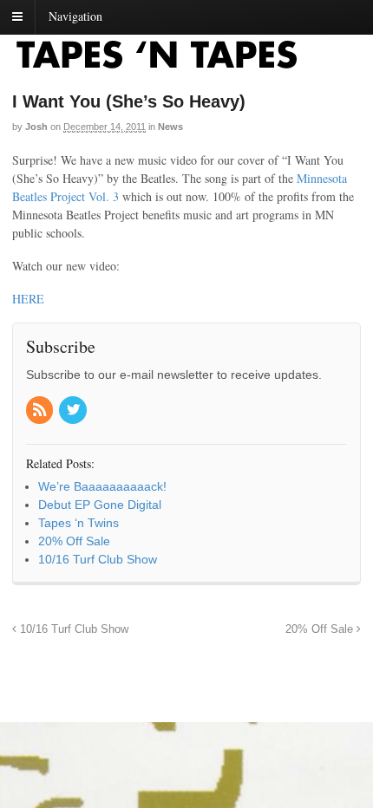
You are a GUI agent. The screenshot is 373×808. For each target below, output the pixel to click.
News (170, 126)
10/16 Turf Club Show (72, 629)
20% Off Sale (321, 629)
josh (36, 126)
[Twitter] (73, 411)
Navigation (75, 16)
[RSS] (41, 411)
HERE (28, 298)
